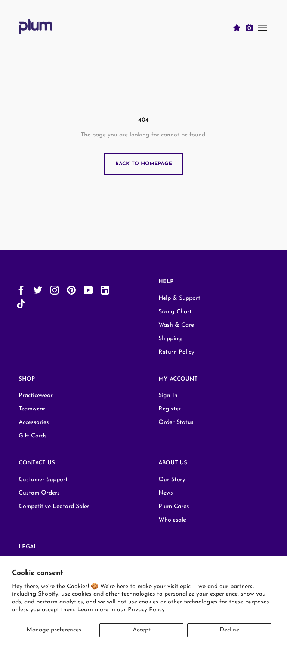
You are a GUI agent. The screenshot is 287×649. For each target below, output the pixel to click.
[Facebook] (20, 290)
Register (169, 409)
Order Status (176, 422)
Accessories (34, 422)
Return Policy (176, 352)
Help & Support (179, 298)
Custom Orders (39, 493)
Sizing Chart (175, 312)
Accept (142, 630)
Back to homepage (143, 164)
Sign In (168, 396)
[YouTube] (88, 290)
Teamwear (32, 409)
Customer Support (43, 480)
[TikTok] (20, 303)
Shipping (170, 339)
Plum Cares (173, 507)
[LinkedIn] (105, 290)
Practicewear (36, 396)
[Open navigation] (262, 27)
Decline (229, 630)
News (165, 493)
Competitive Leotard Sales (54, 507)
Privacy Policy (146, 610)
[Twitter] (37, 290)
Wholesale (172, 520)
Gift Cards (33, 436)
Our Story (171, 480)
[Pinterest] (71, 290)
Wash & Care (176, 325)
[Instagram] (54, 290)
